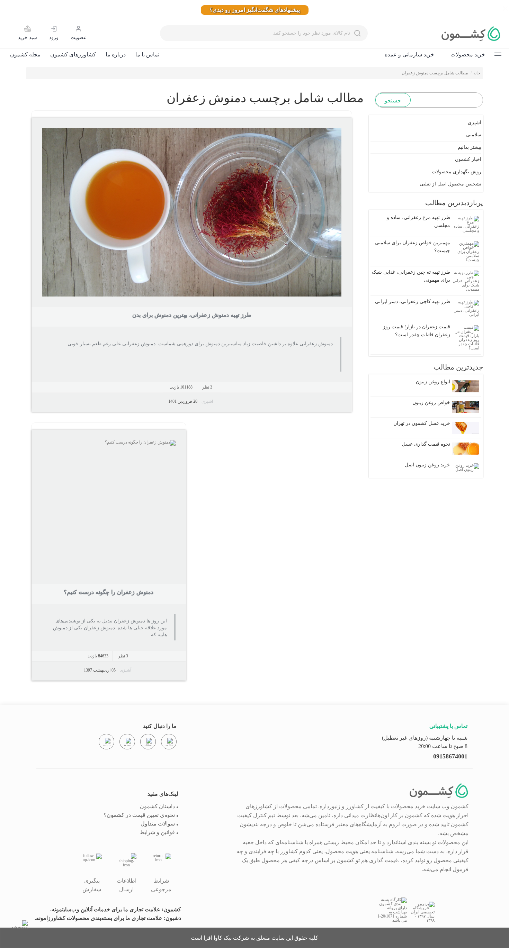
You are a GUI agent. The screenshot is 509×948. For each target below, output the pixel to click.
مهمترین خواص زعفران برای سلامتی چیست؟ (412, 246)
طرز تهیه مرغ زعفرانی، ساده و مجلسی (418, 221)
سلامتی (473, 134)
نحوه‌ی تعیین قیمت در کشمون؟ (139, 815)
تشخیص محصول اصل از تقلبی (450, 183)
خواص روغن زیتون (431, 402)
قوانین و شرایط (157, 832)
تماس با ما (147, 54)
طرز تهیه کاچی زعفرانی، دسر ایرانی (412, 301)
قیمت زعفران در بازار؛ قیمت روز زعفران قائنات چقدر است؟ (416, 330)
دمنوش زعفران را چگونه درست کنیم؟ (108, 592)
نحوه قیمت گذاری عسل (426, 444)
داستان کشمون (157, 806)
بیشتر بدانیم (469, 147)
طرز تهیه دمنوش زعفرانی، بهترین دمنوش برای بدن (191, 315)
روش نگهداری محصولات (456, 171)
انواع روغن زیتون (433, 381)
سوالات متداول (158, 824)
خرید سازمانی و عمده (409, 54)
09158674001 (450, 756)
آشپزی (207, 401)
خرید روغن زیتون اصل (427, 464)
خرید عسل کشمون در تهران (421, 423)
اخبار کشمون (468, 159)
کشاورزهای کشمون (73, 54)
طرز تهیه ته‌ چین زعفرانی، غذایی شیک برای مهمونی (411, 276)
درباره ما (116, 54)
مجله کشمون (25, 54)
